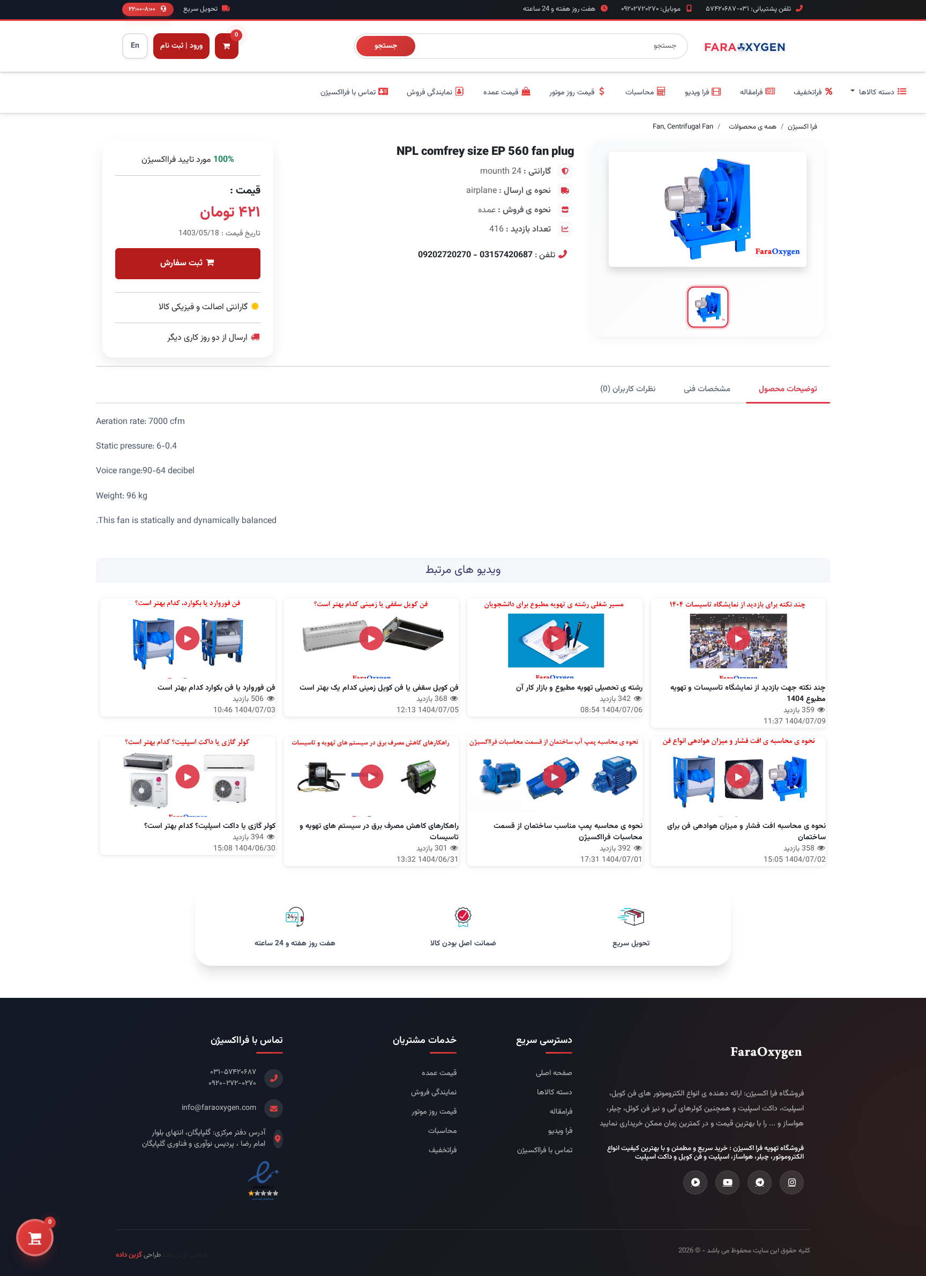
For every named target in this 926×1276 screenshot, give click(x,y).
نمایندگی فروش (434, 1093)
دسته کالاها (554, 1093)
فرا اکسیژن (802, 127)
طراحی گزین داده (184, 1255)
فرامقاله (561, 1112)
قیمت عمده (439, 1073)
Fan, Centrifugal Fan (683, 127)
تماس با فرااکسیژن (544, 1150)
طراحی (138, 1255)
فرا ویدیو (560, 1131)
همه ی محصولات (752, 127)
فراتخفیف (443, 1150)
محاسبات (442, 1131)
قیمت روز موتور (434, 1112)
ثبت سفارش (182, 263)
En (135, 46)
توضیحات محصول (788, 389)
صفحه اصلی (554, 1073)
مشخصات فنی (707, 389)
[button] (878, 93)
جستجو (386, 46)
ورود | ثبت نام (181, 46)
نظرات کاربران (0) (627, 389)
